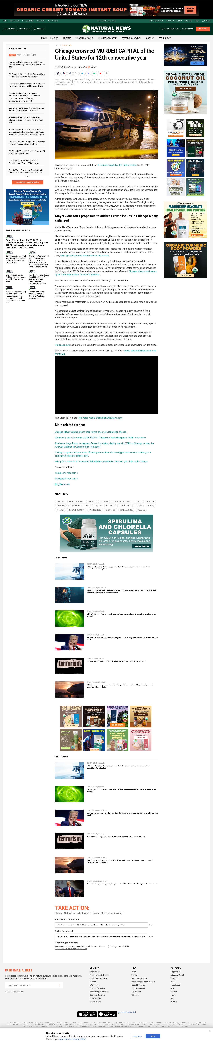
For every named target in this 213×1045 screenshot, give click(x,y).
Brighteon (15, 21)
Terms (72, 1022)
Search (207, 21)
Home (5, 21)
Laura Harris (76, 67)
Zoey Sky (101, 658)
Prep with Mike (27, 21)
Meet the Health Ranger (99, 975)
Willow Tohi (102, 588)
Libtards (95, 82)
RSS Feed (135, 995)
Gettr (172, 988)
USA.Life (174, 1002)
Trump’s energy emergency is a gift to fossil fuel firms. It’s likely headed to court (122, 884)
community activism (110, 79)
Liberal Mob (85, 82)
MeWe (173, 995)
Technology (165, 38)
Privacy (65, 1022)
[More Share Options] (107, 73)
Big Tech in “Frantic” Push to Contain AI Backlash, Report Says (27, 152)
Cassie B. (101, 564)
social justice (61, 84)
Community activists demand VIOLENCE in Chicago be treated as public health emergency (100, 437)
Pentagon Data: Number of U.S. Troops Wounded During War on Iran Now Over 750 (27, 64)
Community (67, 45)
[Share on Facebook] (70, 73)
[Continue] (60, 985)
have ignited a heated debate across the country (84, 255)
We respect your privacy (14, 992)
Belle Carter (102, 682)
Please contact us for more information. (71, 949)
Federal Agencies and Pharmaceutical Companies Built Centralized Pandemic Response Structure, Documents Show (26, 132)
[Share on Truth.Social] (88, 73)
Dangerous (142, 79)
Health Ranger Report (17, 230)
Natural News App (138, 985)
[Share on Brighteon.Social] (58, 73)
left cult (75, 82)
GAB (172, 998)
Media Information (97, 988)
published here (88, 1026)
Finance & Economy (107, 38)
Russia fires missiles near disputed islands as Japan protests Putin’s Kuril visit (26, 119)
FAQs (196, 21)
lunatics (103, 82)
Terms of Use (95, 1002)
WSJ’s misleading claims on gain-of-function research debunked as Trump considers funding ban (119, 568)
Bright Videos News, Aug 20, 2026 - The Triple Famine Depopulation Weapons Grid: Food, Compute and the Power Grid (16, 297)
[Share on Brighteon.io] (64, 73)
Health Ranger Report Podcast (143, 982)
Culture (67, 38)
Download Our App (174, 21)
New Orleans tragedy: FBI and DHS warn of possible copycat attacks (116, 661)
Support (93, 982)
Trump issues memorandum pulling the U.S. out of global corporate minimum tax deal (122, 638)
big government (76, 79)
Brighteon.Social (177, 975)
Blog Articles (136, 992)
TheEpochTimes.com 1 (66, 473)
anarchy (64, 79)
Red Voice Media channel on (100, 417)
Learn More (137, 1036)
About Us (188, 21)
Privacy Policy (95, 998)
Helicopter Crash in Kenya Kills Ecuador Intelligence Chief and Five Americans (26, 84)
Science (150, 38)
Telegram (174, 978)
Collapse (96, 79)
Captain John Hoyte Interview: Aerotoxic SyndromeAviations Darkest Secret (36, 295)
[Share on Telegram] (82, 73)
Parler (173, 982)
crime (122, 79)
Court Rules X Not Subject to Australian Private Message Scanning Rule (27, 142)
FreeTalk (174, 992)
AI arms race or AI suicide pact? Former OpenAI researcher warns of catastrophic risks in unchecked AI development (122, 591)
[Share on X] (76, 73)
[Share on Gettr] (101, 73)
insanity (67, 82)
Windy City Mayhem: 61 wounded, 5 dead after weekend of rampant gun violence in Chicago (101, 461)
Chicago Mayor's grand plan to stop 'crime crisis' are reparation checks (90, 432)
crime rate (131, 79)
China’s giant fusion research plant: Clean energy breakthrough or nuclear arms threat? (121, 615)
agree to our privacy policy (72, 1039)
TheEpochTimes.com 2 (66, 478)
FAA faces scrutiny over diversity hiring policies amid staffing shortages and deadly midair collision (120, 686)
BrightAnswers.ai (156, 21)
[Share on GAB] (95, 73)
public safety (137, 82)
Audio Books (53, 21)
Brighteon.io (175, 972)
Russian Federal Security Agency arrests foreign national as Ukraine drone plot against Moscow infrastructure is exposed (24, 97)
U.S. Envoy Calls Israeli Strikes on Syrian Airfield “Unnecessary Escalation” (26, 108)
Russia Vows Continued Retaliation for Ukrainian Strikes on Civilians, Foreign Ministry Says (26, 172)
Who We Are (95, 972)
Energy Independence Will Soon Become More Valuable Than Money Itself (15, 278)
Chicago (87, 79)
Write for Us (95, 985)
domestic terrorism (80, 506)
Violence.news (62, 345)
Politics (54, 38)
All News (134, 975)
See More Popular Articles (27, 182)
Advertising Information (99, 992)
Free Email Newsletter (99, 978)
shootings (148, 82)
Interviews (41, 21)
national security (122, 82)
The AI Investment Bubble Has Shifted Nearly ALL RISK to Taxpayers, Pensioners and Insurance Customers (39, 279)
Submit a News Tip (97, 995)
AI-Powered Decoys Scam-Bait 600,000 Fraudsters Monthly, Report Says (27, 75)
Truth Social (175, 985)
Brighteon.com (62, 484)
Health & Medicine (84, 38)
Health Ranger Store (139, 978)
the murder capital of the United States (117, 165)
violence (71, 84)
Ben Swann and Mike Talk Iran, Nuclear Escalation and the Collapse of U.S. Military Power (16, 259)
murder (111, 82)
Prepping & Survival (131, 38)
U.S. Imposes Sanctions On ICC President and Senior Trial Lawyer (24, 161)
